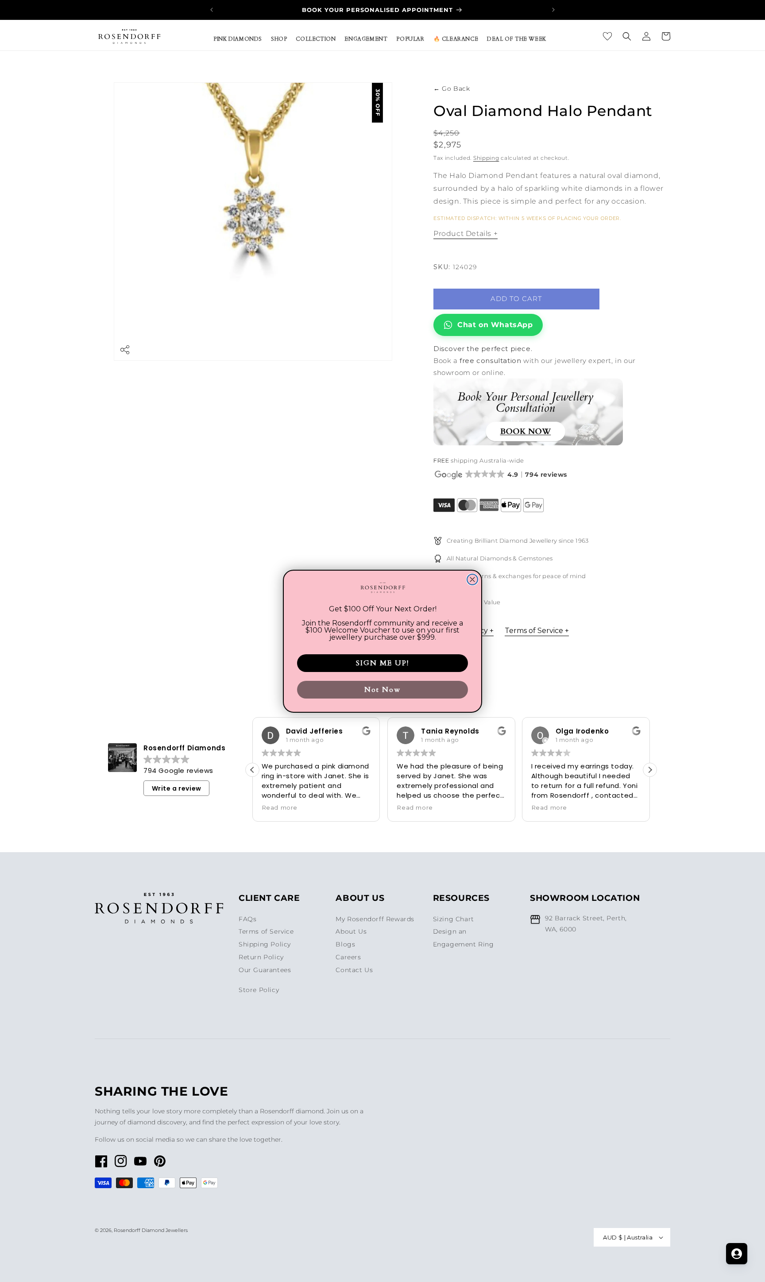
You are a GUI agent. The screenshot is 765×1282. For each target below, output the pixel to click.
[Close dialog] (472, 579)
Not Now (382, 690)
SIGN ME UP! (382, 663)
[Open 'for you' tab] (736, 1253)
